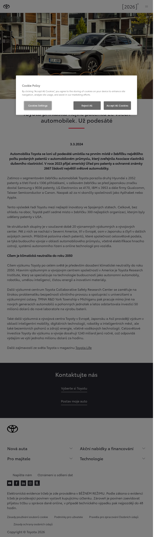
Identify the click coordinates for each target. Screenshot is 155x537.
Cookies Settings (38, 105)
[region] (76, 95)
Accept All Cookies (117, 105)
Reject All (87, 105)
